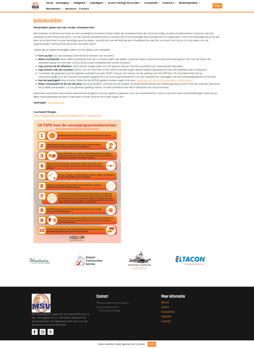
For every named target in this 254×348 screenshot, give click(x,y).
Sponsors (70, 8)
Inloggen (217, 5)
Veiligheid (79, 3)
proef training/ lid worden (124, 3)
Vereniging (62, 3)
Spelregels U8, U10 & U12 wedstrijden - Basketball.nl (164, 80)
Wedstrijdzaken (188, 3)
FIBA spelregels (55, 102)
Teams (165, 307)
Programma (168, 311)
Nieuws (165, 302)
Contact (84, 8)
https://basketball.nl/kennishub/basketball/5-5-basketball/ (67, 115)
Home (49, 3)
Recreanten (53, 8)
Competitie (151, 3)
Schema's (168, 3)
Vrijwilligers (97, 3)
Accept (151, 344)
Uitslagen (166, 316)
